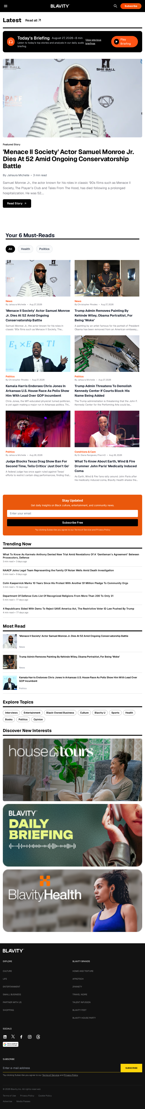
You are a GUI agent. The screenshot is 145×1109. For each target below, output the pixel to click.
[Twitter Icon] (13, 1036)
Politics (44, 249)
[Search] (115, 6)
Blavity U (100, 712)
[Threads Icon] (38, 1037)
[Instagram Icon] (30, 1037)
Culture (84, 712)
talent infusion (81, 1002)
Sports (115, 712)
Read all (31, 20)
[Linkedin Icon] (5, 1037)
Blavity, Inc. (16, 1089)
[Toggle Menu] (6, 6)
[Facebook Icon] (21, 1037)
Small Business (12, 994)
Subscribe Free (72, 522)
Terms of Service (50, 1075)
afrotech (78, 978)
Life (5, 978)
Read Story (14, 203)
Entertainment (32, 712)
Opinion (38, 719)
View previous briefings (93, 41)
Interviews (11, 712)
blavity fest (79, 1010)
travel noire (79, 994)
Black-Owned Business (60, 712)
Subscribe (131, 6)
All (10, 249)
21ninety (77, 986)
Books (9, 719)
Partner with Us (12, 1002)
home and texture (82, 971)
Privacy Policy (71, 1075)
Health (25, 249)
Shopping (8, 1010)
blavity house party (84, 1017)
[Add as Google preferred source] (10, 1044)
